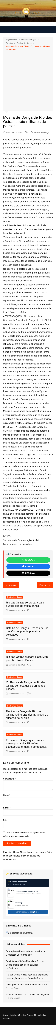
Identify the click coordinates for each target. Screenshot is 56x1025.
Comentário (9, 779)
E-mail (6, 808)
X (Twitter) (30, 573)
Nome (6, 795)
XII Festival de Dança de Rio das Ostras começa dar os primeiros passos (26, 685)
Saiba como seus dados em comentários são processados (27, 855)
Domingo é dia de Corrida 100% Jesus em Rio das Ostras (26, 986)
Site (5, 820)
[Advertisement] (28, 80)
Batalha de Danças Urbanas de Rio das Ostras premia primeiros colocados (27, 631)
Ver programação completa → (27, 912)
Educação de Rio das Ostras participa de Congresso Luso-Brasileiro (25, 953)
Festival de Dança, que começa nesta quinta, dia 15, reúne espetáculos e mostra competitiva (26, 743)
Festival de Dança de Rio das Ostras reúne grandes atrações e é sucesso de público (27, 714)
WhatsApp (30, 560)
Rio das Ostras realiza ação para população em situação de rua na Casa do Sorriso (27, 976)
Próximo (43, 585)
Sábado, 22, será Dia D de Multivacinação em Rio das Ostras (28, 996)
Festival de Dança (41, 132)
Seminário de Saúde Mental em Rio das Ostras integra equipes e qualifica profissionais (25, 964)
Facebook (30, 566)
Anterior (12, 585)
